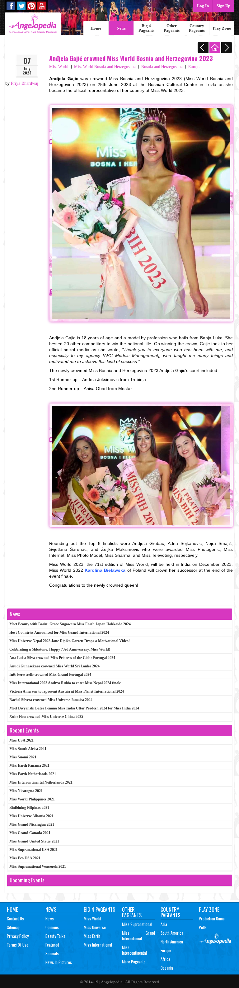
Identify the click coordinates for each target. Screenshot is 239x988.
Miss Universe (95, 927)
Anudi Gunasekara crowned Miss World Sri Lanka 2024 (54, 666)
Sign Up (223, 5)
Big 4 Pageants (146, 28)
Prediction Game (212, 918)
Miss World (58, 66)
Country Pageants (197, 28)
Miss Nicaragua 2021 (26, 791)
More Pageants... (135, 961)
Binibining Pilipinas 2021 (29, 807)
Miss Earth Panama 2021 (29, 765)
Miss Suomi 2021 (22, 757)
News (121, 28)
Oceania (167, 968)
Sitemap (13, 927)
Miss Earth (92, 936)
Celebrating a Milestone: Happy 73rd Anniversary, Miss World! (59, 649)
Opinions (52, 927)
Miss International (98, 945)
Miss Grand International (138, 936)
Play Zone (222, 28)
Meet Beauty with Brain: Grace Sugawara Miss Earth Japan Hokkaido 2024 (70, 624)
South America (172, 933)
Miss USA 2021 (21, 740)
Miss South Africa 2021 (27, 749)
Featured (52, 945)
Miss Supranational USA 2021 (33, 849)
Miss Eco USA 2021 (24, 858)
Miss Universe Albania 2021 (31, 816)
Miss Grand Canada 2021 (29, 833)
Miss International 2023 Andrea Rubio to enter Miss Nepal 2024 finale (65, 683)
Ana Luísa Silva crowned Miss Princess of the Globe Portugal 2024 (62, 658)
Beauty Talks (55, 936)
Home (96, 28)
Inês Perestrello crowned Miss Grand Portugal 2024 (50, 674)
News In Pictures (58, 962)
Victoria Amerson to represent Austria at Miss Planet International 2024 (66, 691)
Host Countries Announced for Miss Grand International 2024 (59, 632)
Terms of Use (17, 945)
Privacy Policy (18, 936)
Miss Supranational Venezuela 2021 (37, 866)
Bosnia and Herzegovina (162, 66)
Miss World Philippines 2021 (32, 799)
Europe (194, 66)
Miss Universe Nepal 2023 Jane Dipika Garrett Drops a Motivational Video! (69, 641)
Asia (164, 924)
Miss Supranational (137, 924)
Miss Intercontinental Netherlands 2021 (41, 782)
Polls (203, 927)
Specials (52, 953)
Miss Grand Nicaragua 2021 (31, 824)
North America (172, 941)
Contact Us (15, 918)
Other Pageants (172, 28)
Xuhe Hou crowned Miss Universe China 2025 (46, 716)
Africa (165, 959)
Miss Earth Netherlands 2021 (32, 774)
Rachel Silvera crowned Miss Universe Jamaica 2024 (50, 700)
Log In (203, 5)
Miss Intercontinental (134, 950)
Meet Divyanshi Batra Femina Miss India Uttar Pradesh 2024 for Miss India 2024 (74, 708)
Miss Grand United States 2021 (34, 841)
